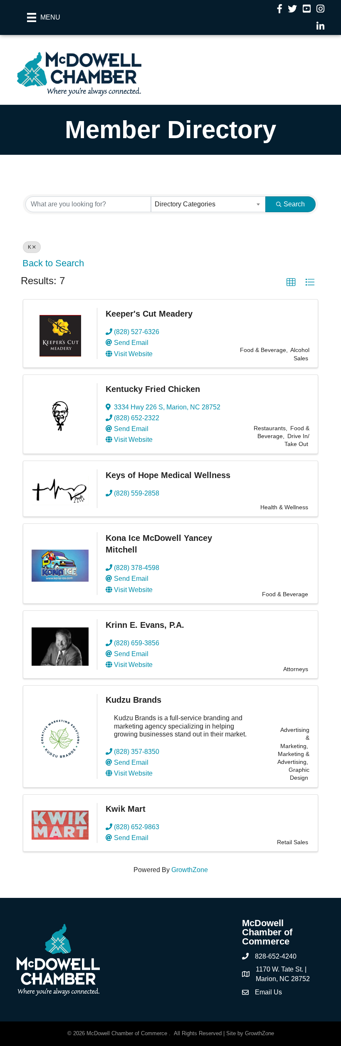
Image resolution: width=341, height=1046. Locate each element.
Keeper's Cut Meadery (149, 313)
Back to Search (53, 263)
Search (294, 204)
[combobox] (208, 204)
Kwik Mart (126, 808)
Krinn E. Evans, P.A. (145, 625)
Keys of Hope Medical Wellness (168, 475)
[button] (291, 282)
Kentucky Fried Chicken (153, 389)
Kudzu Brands (133, 699)
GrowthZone (189, 869)
